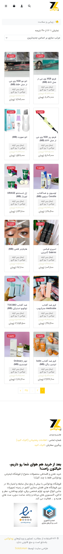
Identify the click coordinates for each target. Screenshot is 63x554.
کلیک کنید (39, 445)
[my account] (21, 6)
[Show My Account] (21, 6)
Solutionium (21, 548)
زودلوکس (8, 538)
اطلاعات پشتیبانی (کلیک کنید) (31, 440)
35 (26, 390)
